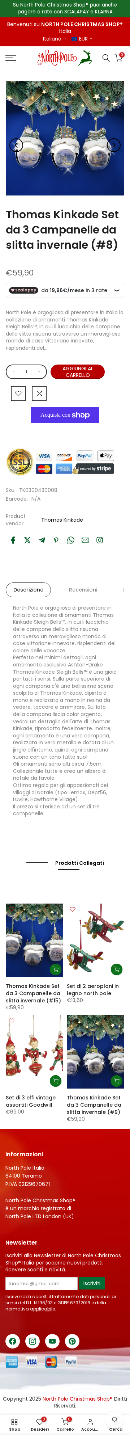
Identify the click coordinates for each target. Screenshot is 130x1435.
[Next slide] (114, 145)
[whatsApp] (71, 540)
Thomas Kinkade (62, 519)
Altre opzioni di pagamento (62, 431)
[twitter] (27, 540)
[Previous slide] (16, 145)
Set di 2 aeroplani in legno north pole (93, 989)
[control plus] (40, 372)
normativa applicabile (30, 1309)
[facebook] (13, 540)
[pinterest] (56, 540)
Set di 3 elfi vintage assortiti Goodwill (31, 1101)
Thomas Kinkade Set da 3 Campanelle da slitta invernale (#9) (94, 1105)
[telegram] (42, 540)
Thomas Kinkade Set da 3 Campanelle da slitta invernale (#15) (33, 993)
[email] (85, 540)
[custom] (99, 540)
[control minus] (12, 372)
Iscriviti (91, 1283)
